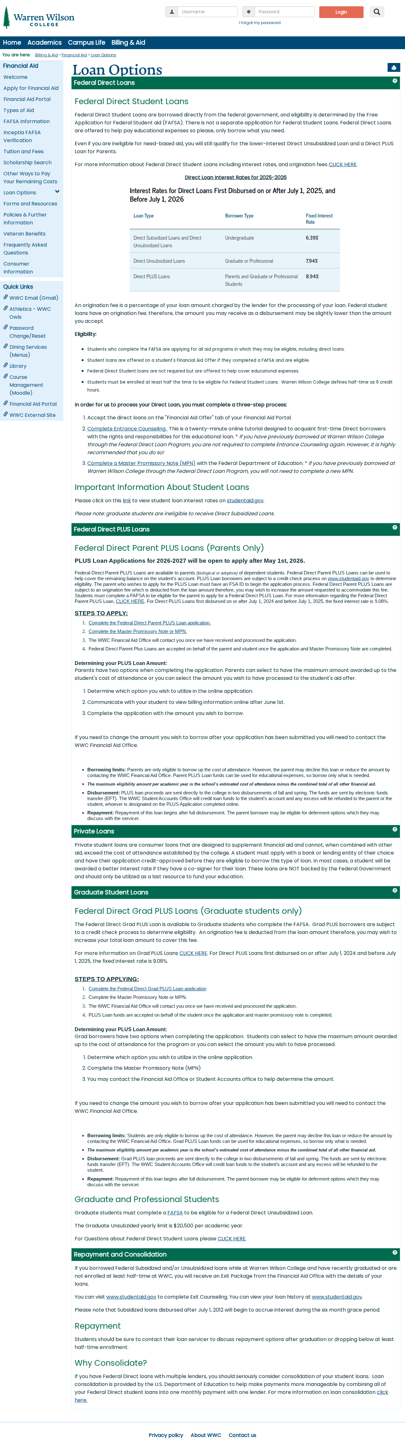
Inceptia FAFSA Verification (22, 136)
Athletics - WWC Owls (30, 313)
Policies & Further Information (25, 218)
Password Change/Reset (27, 332)
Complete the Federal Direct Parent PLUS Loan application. (150, 622)
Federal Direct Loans (104, 82)
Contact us (242, 1435)
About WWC (206, 1435)
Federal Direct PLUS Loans (112, 529)
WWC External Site (32, 415)
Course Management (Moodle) (26, 385)
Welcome (15, 77)
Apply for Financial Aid (31, 88)
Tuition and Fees (23, 151)
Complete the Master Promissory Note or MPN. (138, 631)
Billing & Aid (128, 42)
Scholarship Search (27, 162)
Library (18, 366)
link (127, 500)
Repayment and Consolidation (120, 1254)
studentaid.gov (245, 500)
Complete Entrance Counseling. (127, 428)
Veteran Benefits (24, 233)
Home (12, 42)
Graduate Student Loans (111, 892)
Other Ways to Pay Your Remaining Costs (30, 177)
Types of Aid (18, 110)
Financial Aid (74, 55)
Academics (45, 42)
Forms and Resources (30, 203)
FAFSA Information (26, 121)
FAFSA (175, 1212)
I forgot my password (260, 22)
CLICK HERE (343, 164)
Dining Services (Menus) (28, 351)
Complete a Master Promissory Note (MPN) (141, 463)
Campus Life (86, 42)
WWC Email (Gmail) (34, 298)
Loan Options (103, 55)
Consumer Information (18, 267)
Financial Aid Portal (27, 99)
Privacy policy (166, 1435)
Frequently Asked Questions (25, 248)
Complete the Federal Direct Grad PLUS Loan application (147, 988)
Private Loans (94, 831)
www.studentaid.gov (348, 578)
